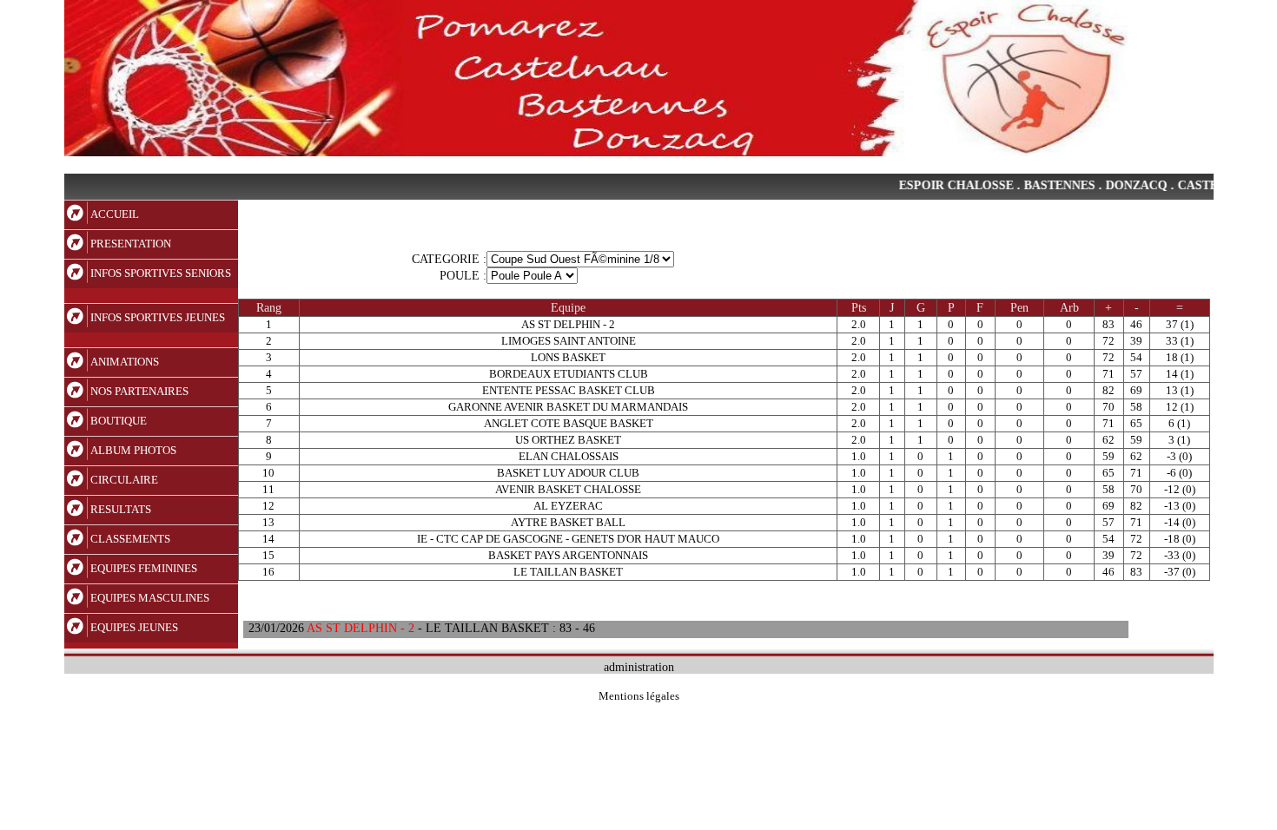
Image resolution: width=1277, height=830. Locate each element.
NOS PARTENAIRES (139, 391)
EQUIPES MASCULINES (149, 597)
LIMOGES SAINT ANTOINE (568, 340)
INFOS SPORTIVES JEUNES (157, 317)
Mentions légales (639, 695)
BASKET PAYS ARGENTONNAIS (568, 555)
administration (639, 667)
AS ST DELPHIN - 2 (568, 324)
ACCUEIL (114, 214)
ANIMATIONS (124, 361)
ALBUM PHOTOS (133, 450)
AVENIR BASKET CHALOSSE (568, 489)
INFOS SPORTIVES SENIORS (160, 273)
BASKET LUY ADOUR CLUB (568, 472)
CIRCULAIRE (124, 479)
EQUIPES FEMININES (143, 568)
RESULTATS (120, 509)
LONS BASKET (568, 357)
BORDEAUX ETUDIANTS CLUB (568, 373)
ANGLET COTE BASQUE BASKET (568, 423)
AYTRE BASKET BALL (568, 522)
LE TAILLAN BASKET (568, 571)
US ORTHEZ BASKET (568, 439)
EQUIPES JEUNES (134, 627)
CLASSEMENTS (130, 538)
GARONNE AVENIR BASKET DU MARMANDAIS (568, 406)
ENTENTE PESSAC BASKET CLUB (568, 390)
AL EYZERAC (568, 505)
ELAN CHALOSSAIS (569, 456)
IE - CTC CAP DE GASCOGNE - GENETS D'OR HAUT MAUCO (568, 538)
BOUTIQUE (118, 420)
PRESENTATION (130, 243)
